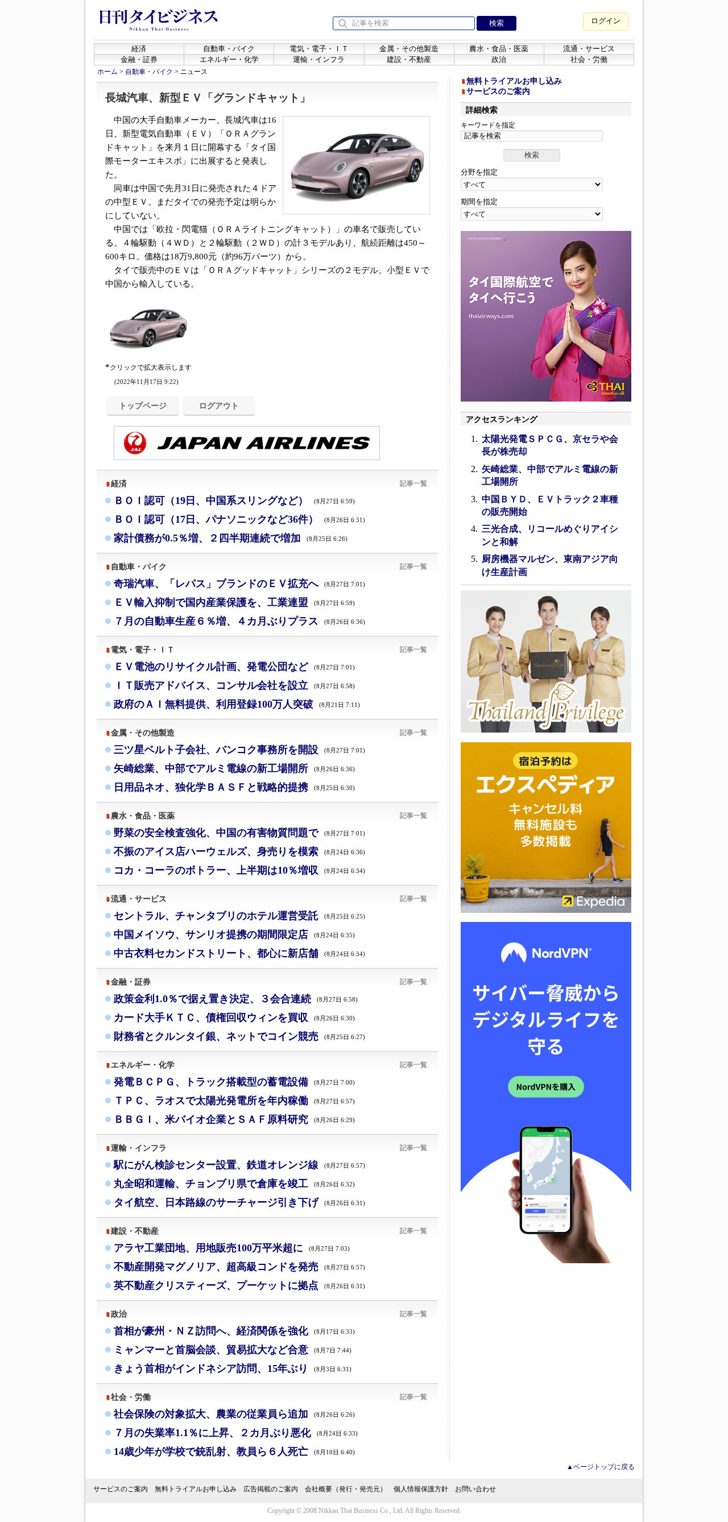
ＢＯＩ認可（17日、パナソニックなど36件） (239, 519)
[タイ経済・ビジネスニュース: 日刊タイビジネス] (159, 28)
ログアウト (219, 405)
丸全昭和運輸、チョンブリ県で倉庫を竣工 (234, 1183)
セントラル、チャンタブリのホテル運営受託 (239, 915)
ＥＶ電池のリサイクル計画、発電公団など (234, 666)
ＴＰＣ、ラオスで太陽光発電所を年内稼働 (234, 1100)
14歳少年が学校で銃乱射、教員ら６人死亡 (234, 1451)
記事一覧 (413, 483)
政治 (498, 59)
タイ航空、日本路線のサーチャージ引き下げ (239, 1202)
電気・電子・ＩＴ (319, 48)
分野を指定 (479, 172)
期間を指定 (479, 201)
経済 (138, 48)
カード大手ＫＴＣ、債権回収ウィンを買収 (234, 1017)
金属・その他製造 (409, 48)
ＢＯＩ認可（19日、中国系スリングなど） (234, 500)
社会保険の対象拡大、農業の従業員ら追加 (234, 1414)
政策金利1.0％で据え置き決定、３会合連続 (236, 998)
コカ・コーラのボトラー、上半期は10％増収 (239, 870)
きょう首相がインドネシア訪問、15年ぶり (232, 1368)
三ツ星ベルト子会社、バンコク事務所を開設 (239, 749)
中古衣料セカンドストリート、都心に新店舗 (239, 953)
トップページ (143, 405)
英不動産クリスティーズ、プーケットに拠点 (239, 1285)
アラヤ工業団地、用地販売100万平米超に (232, 1248)
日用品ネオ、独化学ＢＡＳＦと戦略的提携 (234, 787)
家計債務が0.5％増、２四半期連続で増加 (231, 538)
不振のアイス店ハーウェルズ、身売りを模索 (239, 851)
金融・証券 (139, 59)
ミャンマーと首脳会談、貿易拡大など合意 (232, 1349)
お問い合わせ (475, 1489)
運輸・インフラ (319, 59)
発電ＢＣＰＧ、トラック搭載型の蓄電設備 (234, 1081)
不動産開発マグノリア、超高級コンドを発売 (239, 1266)
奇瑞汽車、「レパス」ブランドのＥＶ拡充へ (239, 583)
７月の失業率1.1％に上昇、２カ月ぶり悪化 (236, 1432)
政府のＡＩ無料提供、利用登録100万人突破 (237, 704)
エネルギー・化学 (229, 59)
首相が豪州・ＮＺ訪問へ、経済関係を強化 (234, 1331)
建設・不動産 (409, 59)
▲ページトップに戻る (600, 1467)
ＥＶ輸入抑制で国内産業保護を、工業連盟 (234, 602)
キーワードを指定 (488, 125)
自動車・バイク (229, 48)
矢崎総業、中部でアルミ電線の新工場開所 (234, 768)
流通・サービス (589, 48)
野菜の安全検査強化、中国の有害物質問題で (239, 832)
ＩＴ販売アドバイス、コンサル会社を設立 (234, 685)
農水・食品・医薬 (498, 48)
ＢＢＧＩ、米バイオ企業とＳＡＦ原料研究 (234, 1119)
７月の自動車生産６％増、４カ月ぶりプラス (239, 621)
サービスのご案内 (498, 91)
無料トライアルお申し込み (514, 81)
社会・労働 (588, 59)
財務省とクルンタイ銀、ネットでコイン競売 (239, 1036)
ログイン (606, 20)
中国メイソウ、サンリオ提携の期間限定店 (234, 934)
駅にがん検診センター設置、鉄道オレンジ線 (239, 1165)
